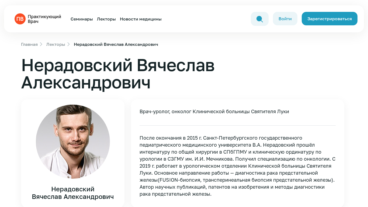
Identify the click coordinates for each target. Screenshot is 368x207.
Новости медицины (141, 19)
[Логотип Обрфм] (39, 18)
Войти (285, 18)
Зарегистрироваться (329, 18)
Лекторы (106, 19)
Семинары (82, 19)
